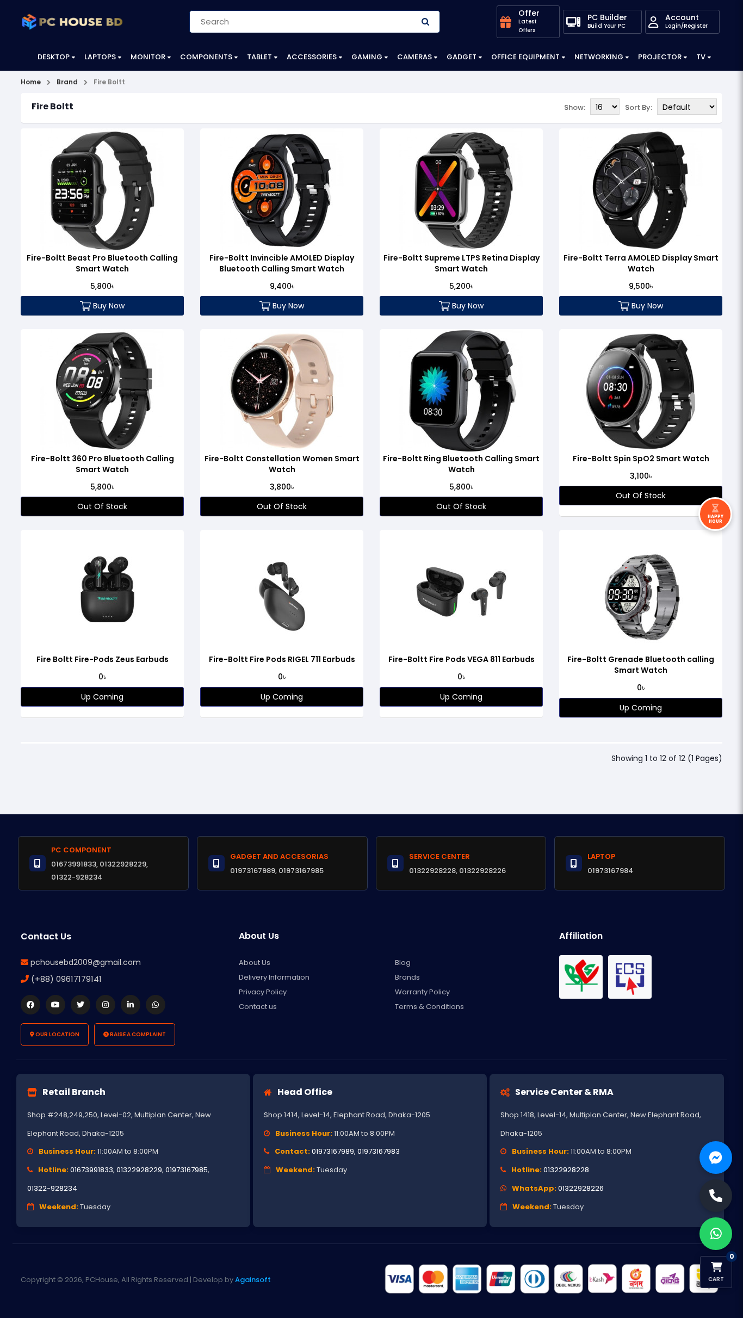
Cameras (414, 57)
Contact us (258, 1006)
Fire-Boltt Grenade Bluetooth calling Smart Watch (640, 665)
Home (31, 81)
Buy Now (108, 305)
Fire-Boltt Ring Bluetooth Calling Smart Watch (461, 464)
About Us (254, 962)
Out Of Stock (102, 506)
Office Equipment (525, 57)
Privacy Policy (263, 992)
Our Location (56, 1034)
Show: (574, 107)
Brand (67, 81)
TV (700, 57)
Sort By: (638, 107)
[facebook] (30, 1004)
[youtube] (55, 1004)
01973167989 (333, 1151)
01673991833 (91, 1170)
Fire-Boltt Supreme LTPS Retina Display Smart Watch (461, 263)
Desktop (54, 57)
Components (206, 57)
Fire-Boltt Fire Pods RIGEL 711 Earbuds (282, 659)
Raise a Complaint (137, 1034)
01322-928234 (52, 1188)
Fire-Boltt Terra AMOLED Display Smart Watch (641, 263)
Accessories (312, 57)
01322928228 (566, 1170)
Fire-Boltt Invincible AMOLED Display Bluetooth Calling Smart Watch (281, 263)
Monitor (148, 57)
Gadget (461, 57)
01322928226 (581, 1188)
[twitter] (80, 1004)
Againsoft (253, 1279)
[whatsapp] (155, 1004)
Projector (660, 57)
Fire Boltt (109, 81)
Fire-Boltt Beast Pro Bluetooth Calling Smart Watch (102, 263)
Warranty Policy (422, 992)
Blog (403, 962)
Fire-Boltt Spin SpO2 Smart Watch (641, 458)
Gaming (366, 57)
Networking (598, 57)
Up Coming (102, 696)
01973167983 (378, 1151)
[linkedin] (130, 1004)
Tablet (259, 57)
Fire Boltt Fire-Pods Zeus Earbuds (102, 659)
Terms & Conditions (429, 1006)
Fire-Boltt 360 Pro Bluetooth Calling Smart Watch (102, 464)
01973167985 (186, 1170)
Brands (407, 977)
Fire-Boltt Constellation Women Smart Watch (282, 464)
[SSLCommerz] (551, 1278)
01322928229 (139, 1170)
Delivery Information (274, 977)
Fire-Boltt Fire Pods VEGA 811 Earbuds (461, 659)
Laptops (100, 57)
